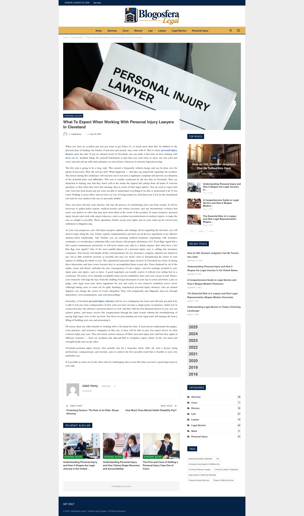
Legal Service (179, 30)
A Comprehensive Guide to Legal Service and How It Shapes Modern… (221, 202)
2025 (193, 327)
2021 (193, 354)
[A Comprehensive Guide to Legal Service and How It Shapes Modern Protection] (194, 204)
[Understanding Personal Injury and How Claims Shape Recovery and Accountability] (121, 446)
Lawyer (162, 30)
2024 (193, 333)
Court (126, 30)
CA (217, 458)
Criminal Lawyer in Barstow (226, 469)
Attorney (112, 30)
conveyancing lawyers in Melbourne (204, 464)
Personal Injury (200, 30)
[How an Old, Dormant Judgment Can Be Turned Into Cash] (214, 161)
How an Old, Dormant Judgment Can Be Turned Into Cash (214, 166)
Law (150, 30)
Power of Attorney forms (223, 480)
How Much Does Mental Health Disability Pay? (151, 410)
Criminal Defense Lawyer (199, 469)
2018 (193, 374)
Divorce (138, 30)
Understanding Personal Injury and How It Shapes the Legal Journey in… (222, 186)
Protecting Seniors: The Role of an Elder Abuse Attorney (92, 411)
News (194, 430)
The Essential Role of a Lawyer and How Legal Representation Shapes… (219, 218)
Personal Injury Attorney (199, 480)
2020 (193, 360)
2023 (193, 340)
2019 (193, 367)
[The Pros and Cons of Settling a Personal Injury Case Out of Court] (161, 446)
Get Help (97, 2)
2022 (193, 347)
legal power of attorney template (202, 474)
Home (99, 30)
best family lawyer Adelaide (200, 458)
